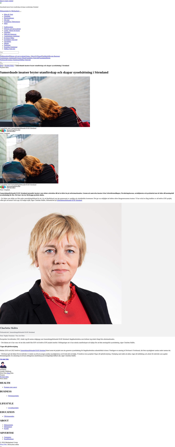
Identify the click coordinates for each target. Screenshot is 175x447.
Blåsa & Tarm (8, 14)
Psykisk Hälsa (9, 65)
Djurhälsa (7, 16)
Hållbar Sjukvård (9, 49)
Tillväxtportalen (9, 416)
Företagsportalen (13, 396)
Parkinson (7, 45)
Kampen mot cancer (10, 387)
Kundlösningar (9, 439)
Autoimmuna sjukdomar (12, 36)
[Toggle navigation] (20, 11)
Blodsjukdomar (9, 18)
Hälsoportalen (9, 11)
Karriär (6, 428)
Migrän (6, 43)
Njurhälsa (7, 32)
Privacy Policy (3, 444)
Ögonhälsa (7, 41)
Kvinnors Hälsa (9, 38)
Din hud (6, 20)
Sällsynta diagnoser (10, 34)
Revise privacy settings (13, 444)
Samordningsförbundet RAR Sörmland (69, 200)
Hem (1, 65)
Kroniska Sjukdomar (10, 47)
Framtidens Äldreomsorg (12, 22)
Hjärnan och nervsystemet (12, 29)
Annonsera (7, 437)
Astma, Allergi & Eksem (12, 30)
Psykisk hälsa (4, 377)
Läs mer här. (4, 359)
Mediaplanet (8, 427)
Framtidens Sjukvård (10, 40)
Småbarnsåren (8, 27)
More (5, 23)
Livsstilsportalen (13, 408)
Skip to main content (6, 1)
